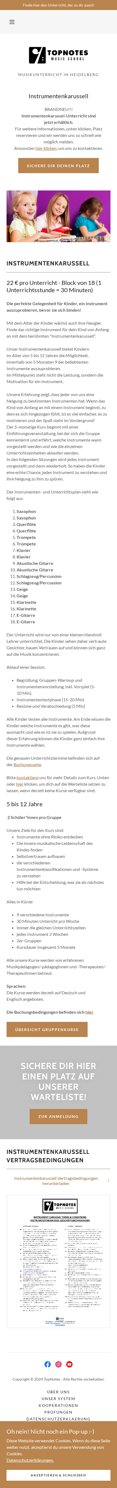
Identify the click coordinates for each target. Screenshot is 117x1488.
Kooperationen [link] (58, 1405)
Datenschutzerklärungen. (30, 1459)
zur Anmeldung (58, 1116)
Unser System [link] (58, 1398)
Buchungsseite (27, 764)
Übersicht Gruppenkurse (47, 1029)
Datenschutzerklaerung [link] (58, 1419)
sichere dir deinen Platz (58, 165)
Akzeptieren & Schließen (58, 1475)
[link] (58, 55)
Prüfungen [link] (58, 1412)
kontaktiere (27, 777)
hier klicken (46, 148)
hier (19, 783)
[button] (12, 22)
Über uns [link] (58, 1392)
